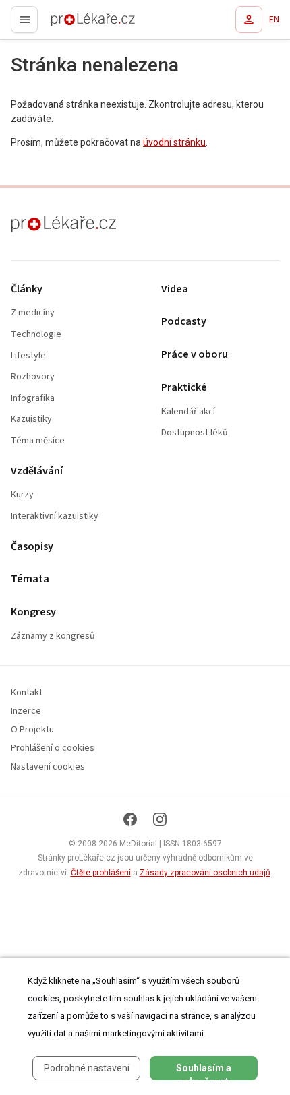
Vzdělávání (37, 471)
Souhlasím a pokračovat (203, 1071)
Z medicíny (33, 313)
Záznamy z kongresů (53, 636)
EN (274, 19)
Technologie (36, 334)
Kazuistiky (31, 419)
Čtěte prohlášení (101, 872)
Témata (30, 579)
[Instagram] (160, 819)
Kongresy (33, 612)
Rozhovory (33, 377)
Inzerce (26, 711)
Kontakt (26, 693)
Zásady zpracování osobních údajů (205, 872)
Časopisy (32, 547)
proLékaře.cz (68, 23)
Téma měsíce (38, 441)
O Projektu (32, 730)
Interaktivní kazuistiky (54, 516)
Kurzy (22, 495)
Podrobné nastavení (86, 1068)
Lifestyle (28, 356)
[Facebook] (130, 819)
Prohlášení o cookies (52, 748)
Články (26, 289)
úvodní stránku (174, 142)
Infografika (33, 398)
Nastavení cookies (48, 767)
